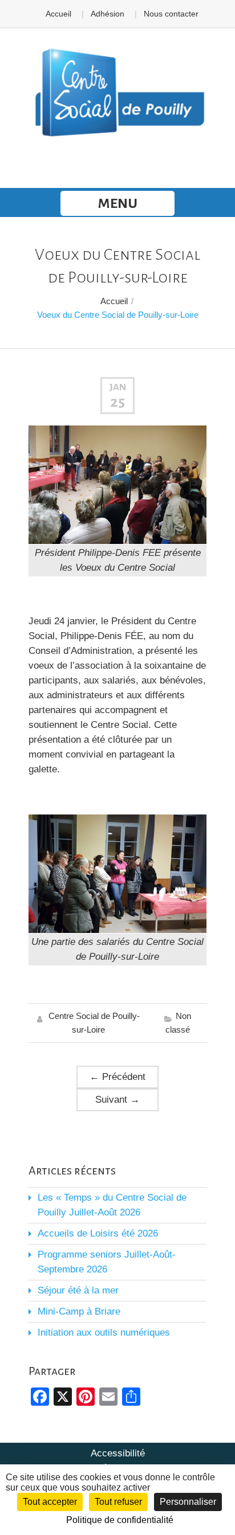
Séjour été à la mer (78, 1290)
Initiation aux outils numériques (104, 1332)
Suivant (117, 1099)
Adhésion (107, 13)
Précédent (117, 1076)
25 (117, 402)
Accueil (58, 13)
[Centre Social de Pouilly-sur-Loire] (117, 93)
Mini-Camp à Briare (79, 1311)
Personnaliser (188, 1502)
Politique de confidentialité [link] (119, 1520)
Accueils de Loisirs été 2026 (98, 1233)
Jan (117, 387)
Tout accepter (50, 1502)
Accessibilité (118, 1453)
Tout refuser (118, 1502)
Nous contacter (171, 13)
